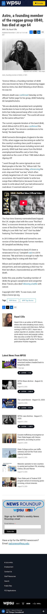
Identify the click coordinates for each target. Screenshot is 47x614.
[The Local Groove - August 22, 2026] (9, 403)
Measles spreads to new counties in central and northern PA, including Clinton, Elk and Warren (30, 466)
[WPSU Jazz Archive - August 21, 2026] (9, 419)
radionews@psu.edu (19, 543)
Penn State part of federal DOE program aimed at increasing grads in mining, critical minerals (30, 480)
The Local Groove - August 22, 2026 (31, 400)
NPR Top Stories (27, 300)
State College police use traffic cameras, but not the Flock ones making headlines (29, 451)
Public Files (8, 586)
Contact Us (8, 572)
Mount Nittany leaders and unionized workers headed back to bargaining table (30, 362)
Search (6, 581)
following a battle (30, 284)
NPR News (13, 300)
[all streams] (44, 611)
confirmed (23, 95)
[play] (3, 611)
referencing (35, 169)
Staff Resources (10, 576)
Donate (40, 3)
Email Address (10, 523)
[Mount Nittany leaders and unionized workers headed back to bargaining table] (9, 363)
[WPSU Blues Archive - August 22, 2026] (9, 384)
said (30, 253)
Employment (8, 567)
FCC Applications (10, 590)
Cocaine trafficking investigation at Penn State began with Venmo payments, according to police (30, 437)
